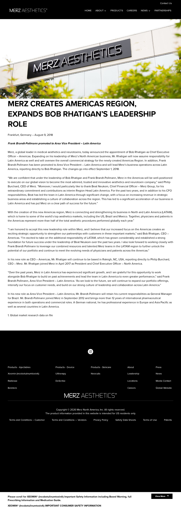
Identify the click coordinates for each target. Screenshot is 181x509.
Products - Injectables (19, 367)
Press (158, 367)
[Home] (28, 10)
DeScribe (60, 381)
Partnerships (162, 10)
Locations (132, 381)
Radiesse (12, 381)
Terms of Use (150, 420)
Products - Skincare (101, 367)
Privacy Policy (101, 420)
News (144, 10)
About (99, 10)
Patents (168, 420)
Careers (132, 10)
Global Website (164, 388)
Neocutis (95, 373)
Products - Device (65, 367)
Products (116, 10)
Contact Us (166, 3)
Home (88, 10)
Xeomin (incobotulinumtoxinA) (23, 373)
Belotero (12, 388)
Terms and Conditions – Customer (27, 420)
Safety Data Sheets (125, 420)
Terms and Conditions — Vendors (69, 420)
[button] (162, 496)
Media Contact (163, 381)
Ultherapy (61, 373)
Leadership (133, 373)
